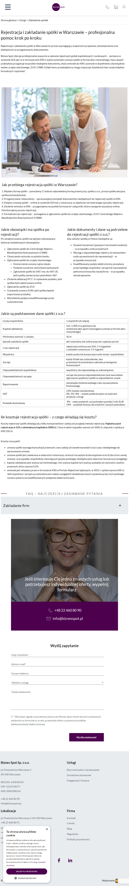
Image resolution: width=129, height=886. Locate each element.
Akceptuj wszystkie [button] (26, 871)
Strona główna (9, 20)
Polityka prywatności (78, 839)
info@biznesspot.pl (68, 618)
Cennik (71, 823)
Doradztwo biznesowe (79, 775)
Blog (69, 828)
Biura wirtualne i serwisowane (83, 769)
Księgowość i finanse (78, 780)
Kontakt (71, 817)
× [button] (47, 829)
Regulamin (72, 833)
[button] (26, 878)
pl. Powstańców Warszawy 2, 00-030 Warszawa (26, 817)
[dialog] (26, 854)
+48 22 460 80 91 (10, 822)
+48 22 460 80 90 (108, 7)
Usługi (22, 20)
